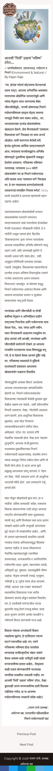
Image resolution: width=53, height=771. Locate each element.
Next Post (26, 744)
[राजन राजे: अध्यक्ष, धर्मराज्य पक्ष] (9, 10)
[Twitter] (13, 768)
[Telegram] (48, 768)
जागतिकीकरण (14, 68)
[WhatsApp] (30, 768)
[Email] (39, 768)
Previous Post (26, 734)
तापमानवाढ (29, 68)
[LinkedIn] (22, 768)
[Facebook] (4, 768)
